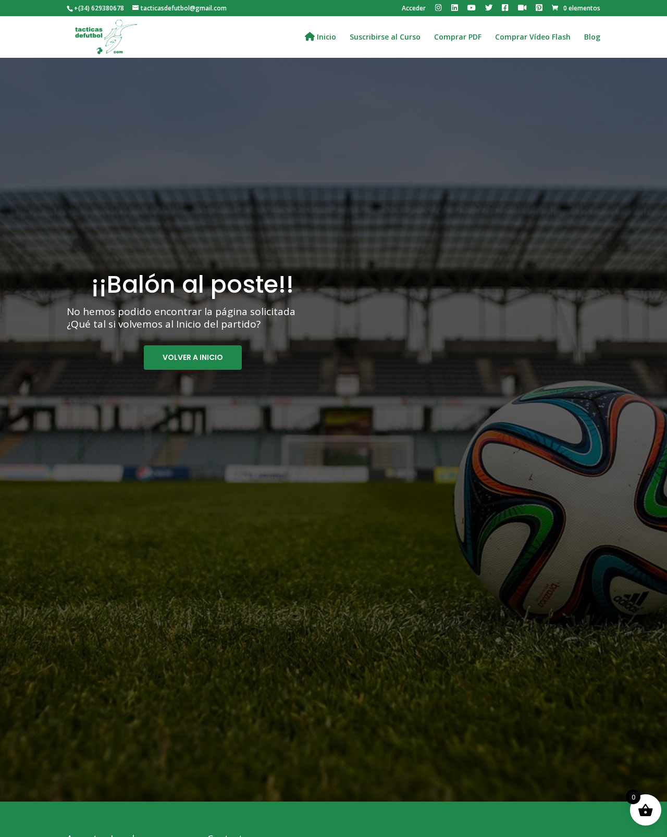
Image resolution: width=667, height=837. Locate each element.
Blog (592, 37)
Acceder (414, 9)
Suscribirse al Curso (385, 37)
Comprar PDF (457, 37)
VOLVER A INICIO (193, 357)
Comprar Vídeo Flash (533, 37)
